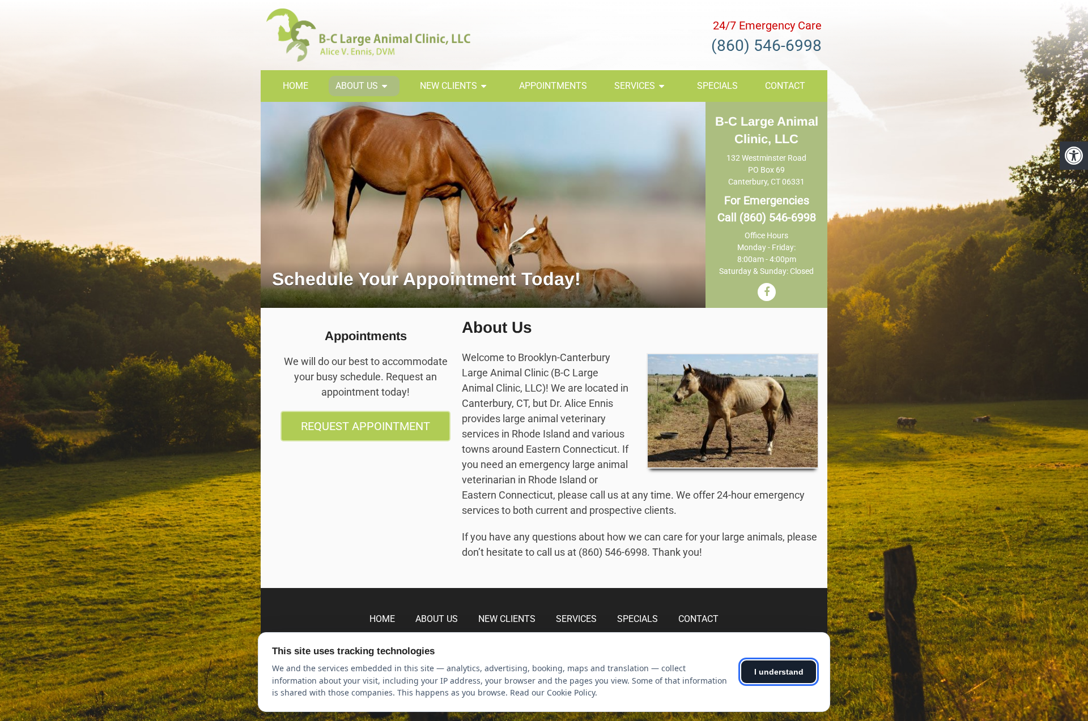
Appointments (553, 85)
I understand (779, 671)
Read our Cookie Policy (552, 692)
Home (295, 85)
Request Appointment (365, 426)
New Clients (448, 85)
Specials (717, 85)
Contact (785, 85)
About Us (356, 85)
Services (634, 85)
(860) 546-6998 (766, 45)
